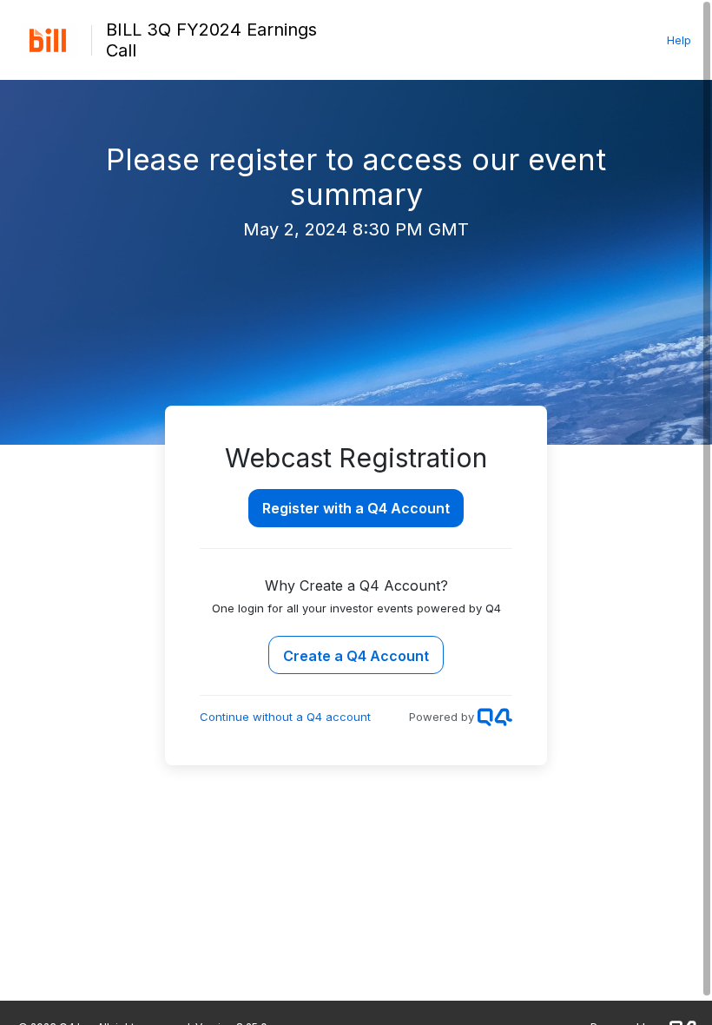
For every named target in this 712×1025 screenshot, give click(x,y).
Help (679, 40)
